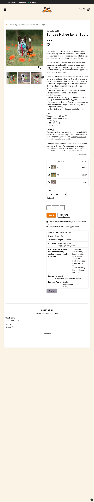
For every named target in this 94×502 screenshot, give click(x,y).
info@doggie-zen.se (71, 226)
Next (42, 77)
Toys (11, 24)
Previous (8, 77)
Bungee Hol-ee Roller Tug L (34, 24)
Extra (49, 190)
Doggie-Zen (53, 31)
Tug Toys (18, 24)
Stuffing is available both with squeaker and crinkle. (66, 137)
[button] (80, 9)
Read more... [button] (83, 154)
